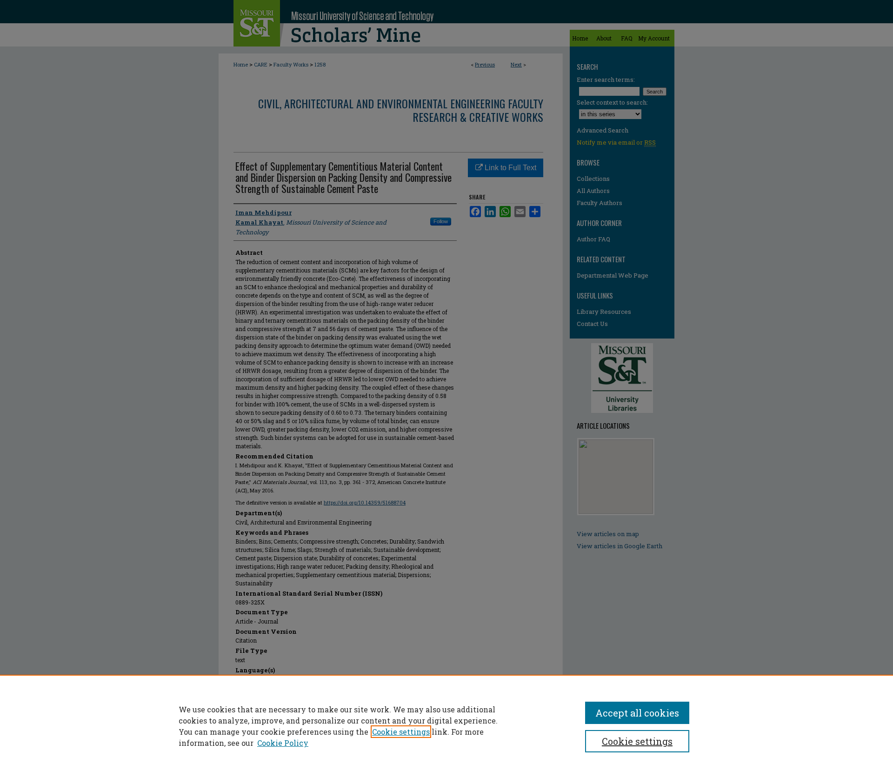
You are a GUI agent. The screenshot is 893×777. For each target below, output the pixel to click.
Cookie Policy (282, 743)
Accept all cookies (637, 713)
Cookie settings (401, 732)
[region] (446, 726)
